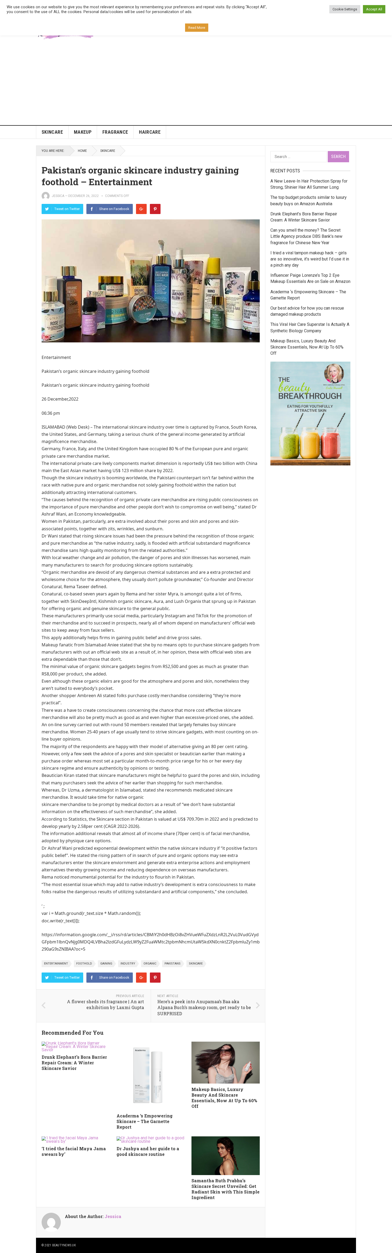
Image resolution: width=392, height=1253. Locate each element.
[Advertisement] (196, 85)
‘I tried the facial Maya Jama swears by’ (74, 1151)
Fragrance (115, 132)
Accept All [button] (374, 9)
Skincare (52, 132)
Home (82, 151)
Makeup (82, 132)
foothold (84, 963)
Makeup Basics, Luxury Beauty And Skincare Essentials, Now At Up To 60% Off (224, 1097)
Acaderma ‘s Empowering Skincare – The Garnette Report (145, 1121)
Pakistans (173, 963)
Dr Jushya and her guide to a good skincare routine (148, 1151)
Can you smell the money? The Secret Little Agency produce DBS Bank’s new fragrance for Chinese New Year (306, 236)
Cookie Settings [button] (345, 9)
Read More (196, 28)
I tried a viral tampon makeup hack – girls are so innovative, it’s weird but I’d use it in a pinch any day (309, 259)
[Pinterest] (155, 209)
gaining (106, 963)
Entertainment (56, 963)
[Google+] (141, 209)
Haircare (150, 132)
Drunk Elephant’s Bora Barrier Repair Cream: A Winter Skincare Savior (74, 1062)
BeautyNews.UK (64, 1245)
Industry (128, 963)
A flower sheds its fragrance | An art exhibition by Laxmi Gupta (105, 1004)
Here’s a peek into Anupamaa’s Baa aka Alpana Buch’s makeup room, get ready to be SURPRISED (204, 1007)
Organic (149, 963)
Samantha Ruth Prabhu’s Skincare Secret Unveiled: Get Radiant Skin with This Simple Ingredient (225, 1189)
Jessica (58, 196)
